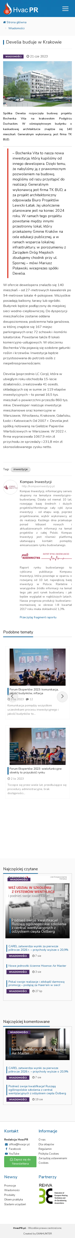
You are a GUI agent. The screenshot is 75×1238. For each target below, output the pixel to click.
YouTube (13, 1154)
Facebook (14, 1149)
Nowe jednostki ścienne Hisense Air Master (37, 966)
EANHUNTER (44, 1233)
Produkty (9, 1195)
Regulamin (45, 1149)
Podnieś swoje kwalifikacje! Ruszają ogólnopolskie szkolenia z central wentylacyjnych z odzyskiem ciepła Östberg (37, 1089)
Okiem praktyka (13, 1199)
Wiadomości (16, 28)
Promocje (10, 1186)
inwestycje (21, 469)
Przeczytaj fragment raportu (38, 617)
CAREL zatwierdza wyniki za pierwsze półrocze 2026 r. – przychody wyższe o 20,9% (38, 948)
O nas (42, 1140)
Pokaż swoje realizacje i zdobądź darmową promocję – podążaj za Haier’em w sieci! (36, 983)
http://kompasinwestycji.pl (38, 486)
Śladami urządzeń (15, 1204)
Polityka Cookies (49, 1154)
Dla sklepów (46, 1144)
